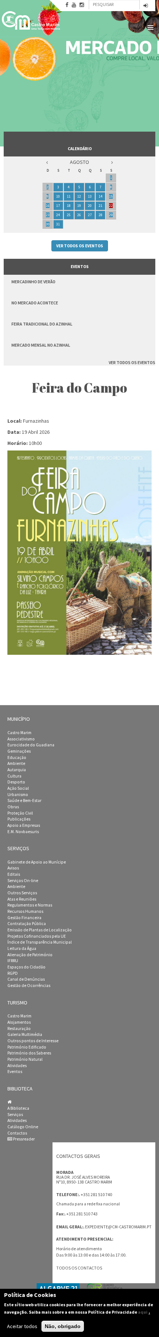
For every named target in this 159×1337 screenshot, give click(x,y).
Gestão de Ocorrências (28, 985)
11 (69, 196)
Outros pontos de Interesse (32, 1040)
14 (100, 196)
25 (69, 214)
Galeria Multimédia (24, 1034)
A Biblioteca (18, 1108)
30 (48, 224)
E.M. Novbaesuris (23, 831)
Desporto (16, 782)
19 (79, 205)
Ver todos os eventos (79, 245)
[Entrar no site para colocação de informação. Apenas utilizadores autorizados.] (145, 6)
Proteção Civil (20, 813)
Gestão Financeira (24, 917)
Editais (13, 874)
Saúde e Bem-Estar (24, 800)
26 (79, 214)
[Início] (31, 20)
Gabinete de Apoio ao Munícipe (36, 862)
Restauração (19, 1028)
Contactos (17, 1133)
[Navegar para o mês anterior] (47, 162)
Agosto (79, 162)
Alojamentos (19, 1022)
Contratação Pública (26, 923)
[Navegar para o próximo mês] (112, 162)
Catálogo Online (22, 1126)
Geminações (19, 751)
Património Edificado (26, 1047)
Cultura (14, 776)
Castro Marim (19, 732)
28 (100, 214)
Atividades (17, 1065)
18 (69, 205)
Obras (13, 806)
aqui (143, 1312)
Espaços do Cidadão (26, 967)
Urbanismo (17, 794)
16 (48, 205)
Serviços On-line (22, 880)
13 (90, 196)
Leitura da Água (21, 948)
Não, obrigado (63, 1326)
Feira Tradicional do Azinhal (41, 324)
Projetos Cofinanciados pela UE (36, 936)
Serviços (15, 1114)
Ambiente (16, 763)
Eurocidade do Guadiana (30, 744)
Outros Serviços (22, 892)
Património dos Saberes (29, 1053)
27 (90, 214)
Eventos (14, 1071)
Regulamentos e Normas (29, 905)
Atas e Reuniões (21, 899)
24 (58, 214)
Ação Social (18, 788)
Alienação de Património (30, 954)
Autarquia (16, 769)
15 (111, 196)
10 (58, 196)
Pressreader (23, 1139)
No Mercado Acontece (34, 303)
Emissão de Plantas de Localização (39, 929)
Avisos (13, 868)
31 (58, 224)
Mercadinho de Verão (33, 281)
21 (100, 205)
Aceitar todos (22, 1326)
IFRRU (12, 960)
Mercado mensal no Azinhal (40, 345)
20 (90, 205)
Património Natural (25, 1059)
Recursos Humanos (25, 911)
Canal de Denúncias (26, 979)
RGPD (12, 973)
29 (111, 214)
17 (58, 205)
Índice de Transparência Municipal (39, 942)
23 (48, 214)
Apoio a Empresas (23, 825)
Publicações (18, 819)
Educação (16, 757)
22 (111, 205)
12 (79, 196)
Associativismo (21, 739)
